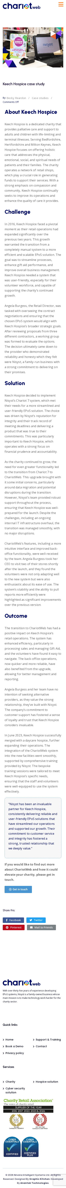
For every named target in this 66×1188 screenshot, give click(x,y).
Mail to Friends (43, 927)
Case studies (40, 98)
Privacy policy (15, 1053)
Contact (41, 1046)
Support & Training (48, 1039)
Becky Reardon (16, 98)
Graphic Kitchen (39, 1179)
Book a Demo (14, 1046)
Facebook (15, 920)
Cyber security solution (15, 1090)
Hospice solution (47, 1082)
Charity (10, 1082)
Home (9, 1039)
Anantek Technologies (34, 1183)
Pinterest (15, 927)
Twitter (38, 920)
